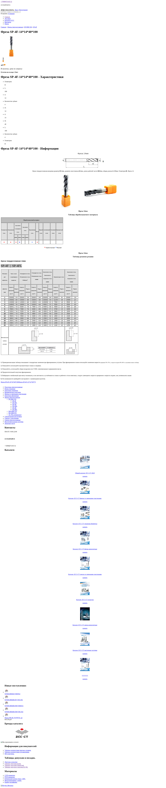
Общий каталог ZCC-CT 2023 (85, 473)
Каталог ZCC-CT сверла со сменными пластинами (85, 574)
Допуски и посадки (11, 762)
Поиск (7, 24)
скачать (85, 476)
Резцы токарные (10, 389)
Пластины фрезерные (12, 396)
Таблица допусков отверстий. (14, 765)
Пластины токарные (11, 390)
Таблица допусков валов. (13, 764)
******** (85, 675)
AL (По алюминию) (14, 415)
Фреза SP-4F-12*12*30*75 (27, 382)
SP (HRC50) (28, 27)
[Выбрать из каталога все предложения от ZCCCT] (22, 739)
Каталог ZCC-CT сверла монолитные (85, 625)
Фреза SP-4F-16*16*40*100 (10, 382)
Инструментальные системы (14, 422)
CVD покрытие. (10, 775)
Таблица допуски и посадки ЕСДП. (16, 767)
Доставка (8, 18)
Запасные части (10, 423)
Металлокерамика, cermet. (13, 780)
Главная (7, 17)
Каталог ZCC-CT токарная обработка (85, 524)
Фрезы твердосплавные (15, 27)
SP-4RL (14, 409)
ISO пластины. (9, 754)
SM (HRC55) (12, 411)
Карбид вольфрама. (11, 782)
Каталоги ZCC (9, 20)
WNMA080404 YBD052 (12, 694)
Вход (16, 10)
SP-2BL (14, 406)
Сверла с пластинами (12, 418)
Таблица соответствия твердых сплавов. (18, 750)
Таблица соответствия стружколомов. (17, 752)
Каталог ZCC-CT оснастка (85, 600)
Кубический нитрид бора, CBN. (15, 779)
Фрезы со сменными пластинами (15, 394)
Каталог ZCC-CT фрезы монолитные (85, 549)
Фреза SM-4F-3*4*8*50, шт (13, 718)
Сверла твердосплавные (12, 420)
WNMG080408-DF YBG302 (14, 700)
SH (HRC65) (12, 413)
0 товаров (11, 13)
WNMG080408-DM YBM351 (14, 706)
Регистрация (23, 10)
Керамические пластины (13, 392)
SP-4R (14, 408)
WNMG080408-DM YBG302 (14, 712)
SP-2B (14, 404)
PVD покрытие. (10, 777)
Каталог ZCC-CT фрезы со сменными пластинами (84, 498)
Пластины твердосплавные (13, 387)
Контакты (8, 22)
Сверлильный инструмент (13, 416)
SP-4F (35, 27)
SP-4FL (14, 402)
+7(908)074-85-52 (6, 1)
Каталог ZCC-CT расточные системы (85, 650)
